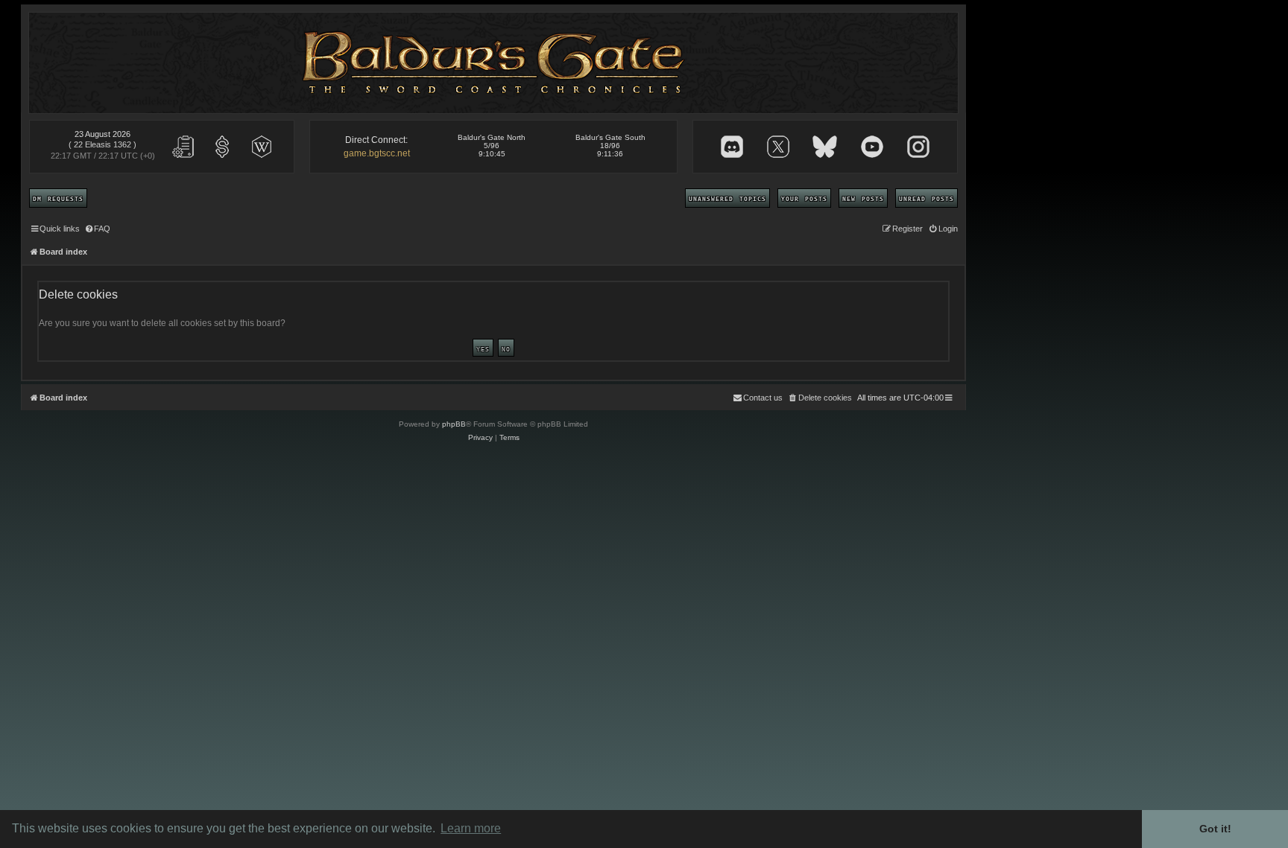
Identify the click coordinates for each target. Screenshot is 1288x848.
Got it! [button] (1215, 829)
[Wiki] (261, 147)
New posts (863, 198)
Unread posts (926, 198)
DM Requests (58, 198)
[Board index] (493, 63)
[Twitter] (778, 147)
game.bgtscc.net (377, 153)
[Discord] (732, 147)
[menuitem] (96, 228)
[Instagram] (918, 147)
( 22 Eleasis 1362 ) (102, 144)
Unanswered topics (727, 198)
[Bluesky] (824, 147)
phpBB (454, 424)
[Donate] (222, 147)
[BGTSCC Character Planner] (183, 147)
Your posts (804, 198)
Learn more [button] (471, 828)
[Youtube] (872, 147)
